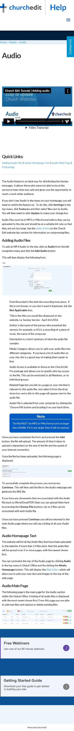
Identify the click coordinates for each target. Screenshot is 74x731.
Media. (13, 42)
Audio (23, 42)
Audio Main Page (61, 162)
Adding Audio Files (12, 162)
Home (3, 42)
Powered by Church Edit (37, 727)
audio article (43, 228)
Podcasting (8, 167)
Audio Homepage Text (37, 162)
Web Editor (52, 569)
